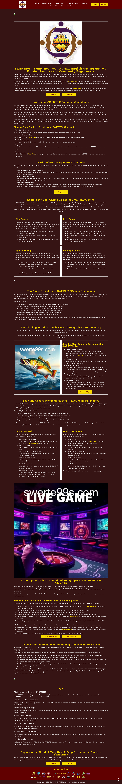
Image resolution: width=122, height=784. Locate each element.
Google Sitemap (79, 782)
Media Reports (66, 6)
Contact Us (54, 6)
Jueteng (84, 3)
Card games (60, 3)
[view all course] (118, 780)
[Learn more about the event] (61, 17)
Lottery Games (47, 3)
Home (37, 3)
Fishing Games (73, 3)
